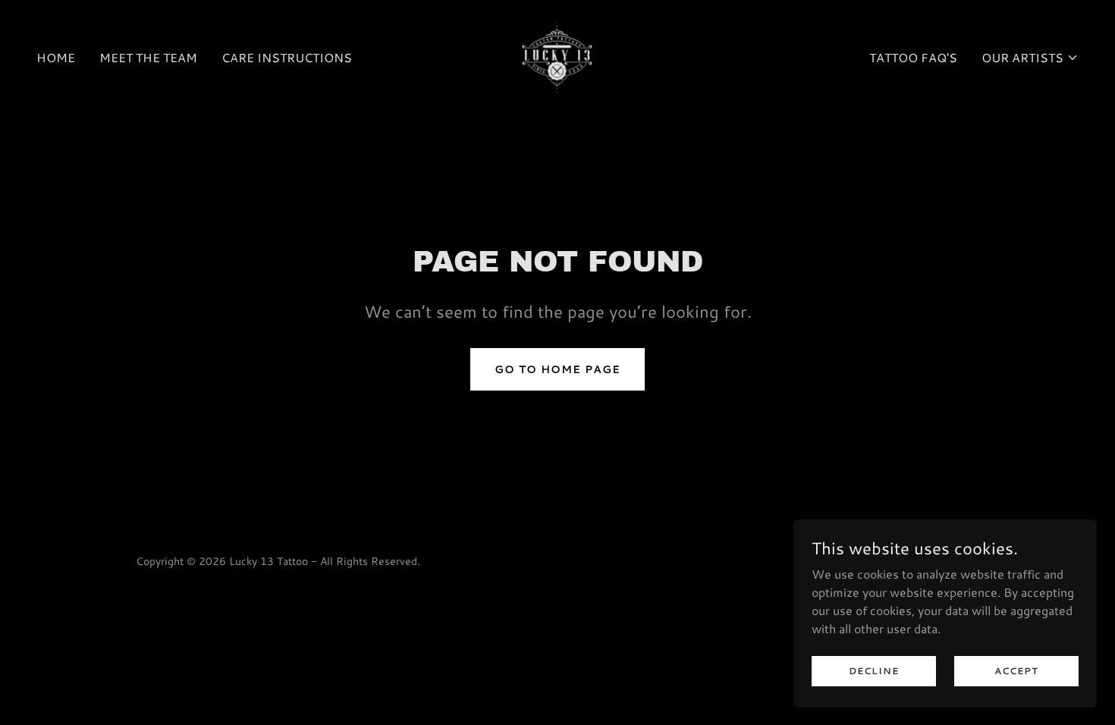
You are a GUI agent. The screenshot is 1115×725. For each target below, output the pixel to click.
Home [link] (55, 57)
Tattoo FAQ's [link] (913, 57)
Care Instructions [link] (286, 57)
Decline (874, 670)
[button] (1030, 58)
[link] (557, 55)
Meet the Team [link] (148, 57)
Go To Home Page (557, 369)
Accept (1016, 670)
